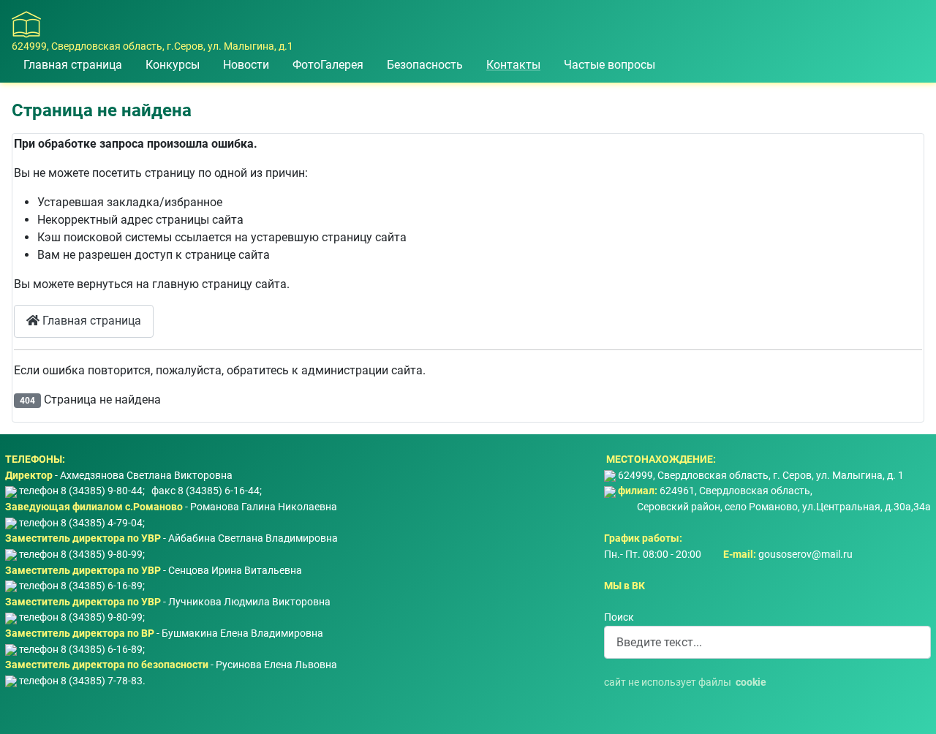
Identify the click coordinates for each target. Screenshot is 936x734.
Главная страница (72, 65)
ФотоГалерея (327, 65)
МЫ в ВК (624, 586)
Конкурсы (173, 65)
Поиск (619, 617)
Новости (246, 65)
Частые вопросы (609, 65)
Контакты (513, 65)
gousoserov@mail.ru (805, 554)
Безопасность (425, 65)
